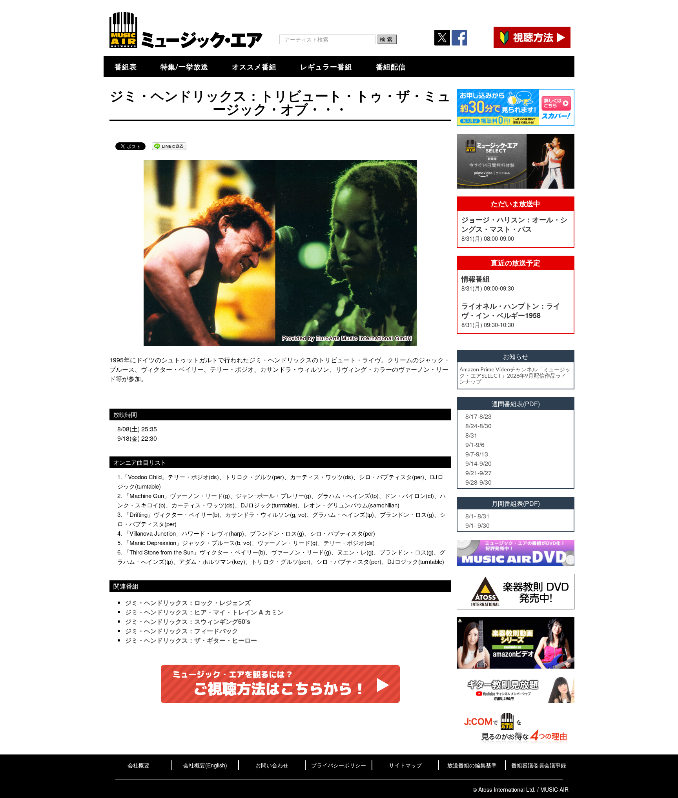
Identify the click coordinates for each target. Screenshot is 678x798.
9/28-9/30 (478, 482)
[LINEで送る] (169, 146)
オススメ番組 (254, 66)
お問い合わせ (271, 765)
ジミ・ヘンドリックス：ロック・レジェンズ (188, 602)
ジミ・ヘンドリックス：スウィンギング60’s (187, 621)
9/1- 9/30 (477, 525)
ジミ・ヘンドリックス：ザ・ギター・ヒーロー (191, 640)
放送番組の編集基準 (472, 765)
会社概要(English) (205, 765)
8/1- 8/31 (477, 515)
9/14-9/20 (478, 463)
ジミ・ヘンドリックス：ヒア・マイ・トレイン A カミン (204, 611)
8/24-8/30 (478, 425)
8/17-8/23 (478, 416)
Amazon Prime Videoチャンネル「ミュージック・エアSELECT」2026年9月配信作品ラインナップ (514, 375)
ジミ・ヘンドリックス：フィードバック (181, 630)
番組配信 (391, 66)
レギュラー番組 (326, 66)
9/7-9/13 (476, 453)
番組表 (126, 66)
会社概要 (138, 765)
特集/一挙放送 (184, 66)
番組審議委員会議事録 (538, 765)
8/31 (471, 435)
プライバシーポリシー (338, 765)
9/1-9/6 (475, 444)
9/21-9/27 (478, 472)
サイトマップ (405, 765)
